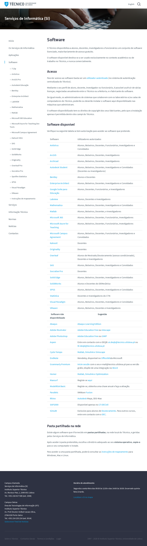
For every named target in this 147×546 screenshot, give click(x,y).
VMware (15, 193)
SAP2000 (54, 404)
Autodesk (82, 398)
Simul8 (53, 410)
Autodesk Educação (20, 85)
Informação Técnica (18, 211)
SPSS (14, 182)
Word (115, 367)
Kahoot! (54, 243)
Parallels (54, 392)
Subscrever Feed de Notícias (16, 521)
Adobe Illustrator (58, 329)
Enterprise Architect (20, 96)
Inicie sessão (84, 364)
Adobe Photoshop (58, 336)
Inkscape (106, 329)
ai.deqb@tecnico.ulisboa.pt (121, 342)
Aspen (53, 342)
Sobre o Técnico (11, 538)
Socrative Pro (17, 171)
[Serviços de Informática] (20, 4)
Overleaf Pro (17, 165)
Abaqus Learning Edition (89, 323)
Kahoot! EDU (17, 138)
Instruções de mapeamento (23, 198)
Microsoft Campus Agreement (24, 132)
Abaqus (53, 323)
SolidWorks (16, 154)
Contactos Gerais (27, 538)
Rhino (53, 398)
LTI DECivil (103, 404)
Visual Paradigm (18, 187)
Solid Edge (16, 149)
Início (11, 40)
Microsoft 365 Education (22, 118)
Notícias (12, 226)
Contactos (13, 233)
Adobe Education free (88, 329)
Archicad (54, 161)
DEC (104, 414)
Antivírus (15, 74)
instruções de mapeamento (115, 451)
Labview (54, 199)
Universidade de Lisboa (132, 538)
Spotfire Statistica (19, 176)
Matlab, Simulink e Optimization (93, 374)
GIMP (104, 336)
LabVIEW (15, 101)
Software (13, 62)
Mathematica (17, 107)
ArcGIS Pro (16, 79)
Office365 (105, 358)
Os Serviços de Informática (21, 48)
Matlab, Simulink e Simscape (91, 352)
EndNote (54, 358)
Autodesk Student (58, 167)
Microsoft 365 (56, 217)
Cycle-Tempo (56, 352)
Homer (53, 374)
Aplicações (14, 55)
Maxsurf (54, 380)
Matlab (15, 112)
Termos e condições (45, 538)
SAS (13, 143)
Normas (12, 219)
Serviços (13, 204)
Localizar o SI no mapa (83, 497)
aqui (90, 380)
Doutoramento (109, 410)
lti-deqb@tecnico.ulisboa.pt (91, 345)
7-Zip (14, 68)
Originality (16, 160)
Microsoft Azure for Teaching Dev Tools (24, 125)
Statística (54, 295)
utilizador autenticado (97, 78)
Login (58, 538)
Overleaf (54, 255)
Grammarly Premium (60, 364)
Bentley (15, 90)
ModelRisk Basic (57, 386)
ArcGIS (53, 155)
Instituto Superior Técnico (111, 538)
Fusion (89, 392)
